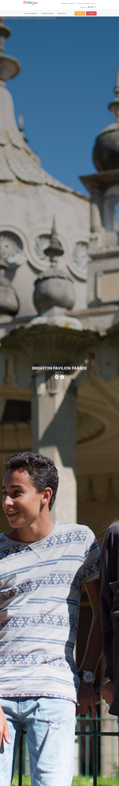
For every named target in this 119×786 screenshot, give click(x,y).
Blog (86, 7)
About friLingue (64, 3)
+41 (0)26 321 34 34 (80, 3)
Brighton (33, 18)
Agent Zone (82, 7)
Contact (88, 3)
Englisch (94, 3)
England (20, 18)
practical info (72, 3)
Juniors (8, 18)
